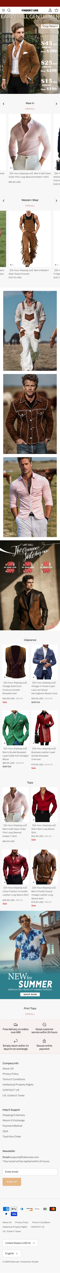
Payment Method (12, 1125)
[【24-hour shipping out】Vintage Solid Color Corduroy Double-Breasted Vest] (16, 662)
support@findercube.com (24, 1157)
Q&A (5, 1131)
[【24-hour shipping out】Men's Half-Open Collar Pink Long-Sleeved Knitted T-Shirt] (30, 142)
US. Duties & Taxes (13, 1095)
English (9, 1253)
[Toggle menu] (3, 10)
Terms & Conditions (14, 1079)
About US (8, 1068)
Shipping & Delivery (14, 1115)
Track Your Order (12, 1136)
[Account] (49, 10)
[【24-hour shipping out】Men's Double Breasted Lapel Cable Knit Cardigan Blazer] (16, 727)
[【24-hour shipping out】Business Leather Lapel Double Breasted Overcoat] (44, 727)
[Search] (10, 10)
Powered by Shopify (29, 1262)
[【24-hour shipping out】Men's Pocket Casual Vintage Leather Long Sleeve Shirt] (44, 867)
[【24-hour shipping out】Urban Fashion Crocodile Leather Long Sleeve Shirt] (16, 867)
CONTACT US (11, 1090)
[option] (30, 54)
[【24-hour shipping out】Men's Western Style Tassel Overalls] (30, 239)
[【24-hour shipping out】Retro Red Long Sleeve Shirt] (44, 804)
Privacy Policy (11, 1073)
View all (30, 109)
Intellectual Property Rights (18, 1084)
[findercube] (30, 10)
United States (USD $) (18, 1243)
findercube (14, 1262)
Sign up (12, 1182)
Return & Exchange (14, 1120)
